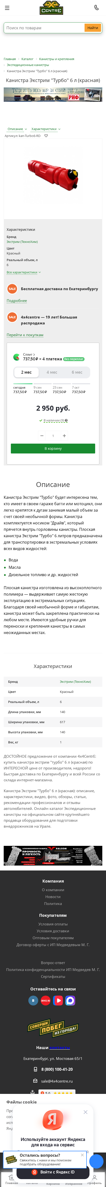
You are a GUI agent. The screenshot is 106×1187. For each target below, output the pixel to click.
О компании (53, 889)
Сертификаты (53, 976)
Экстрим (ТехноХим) (22, 241)
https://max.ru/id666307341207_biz (70, 1000)
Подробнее (17, 300)
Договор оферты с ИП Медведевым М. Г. (53, 944)
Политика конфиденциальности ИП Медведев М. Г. (53, 969)
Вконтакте (33, 1000)
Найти (93, 27)
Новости (53, 896)
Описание (15, 129)
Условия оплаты (53, 923)
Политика (53, 903)
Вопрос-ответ (53, 962)
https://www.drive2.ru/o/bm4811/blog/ (46, 1000)
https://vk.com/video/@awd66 (58, 1000)
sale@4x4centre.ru (57, 1081)
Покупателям (53, 915)
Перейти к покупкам (25, 334)
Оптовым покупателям (53, 937)
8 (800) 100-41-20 (57, 1069)
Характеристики (44, 129)
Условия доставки (53, 930)
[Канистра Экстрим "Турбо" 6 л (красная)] (53, 175)
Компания (53, 881)
